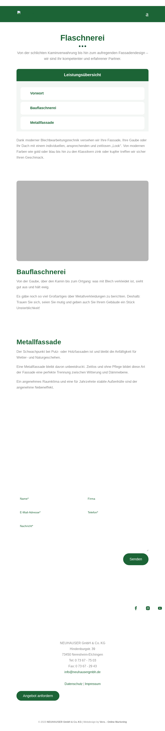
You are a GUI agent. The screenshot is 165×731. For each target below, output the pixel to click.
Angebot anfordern (38, 696)
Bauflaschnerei (43, 108)
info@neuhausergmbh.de (82, 672)
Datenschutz (73, 684)
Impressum (93, 684)
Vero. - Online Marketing (113, 722)
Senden (136, 559)
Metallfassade (42, 123)
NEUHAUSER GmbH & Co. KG (64, 722)
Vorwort (37, 93)
